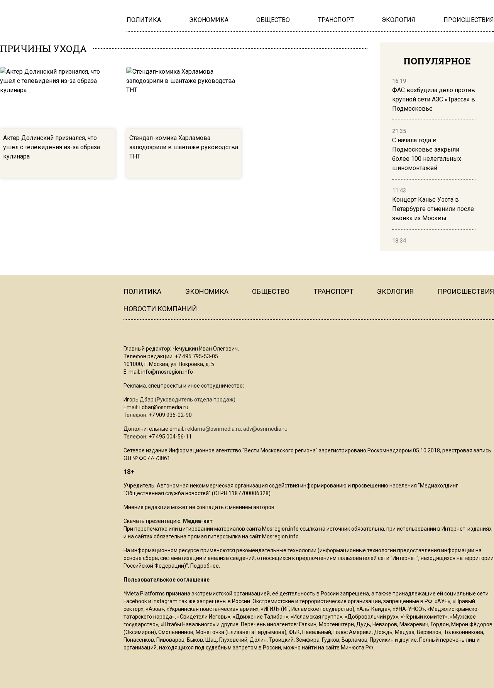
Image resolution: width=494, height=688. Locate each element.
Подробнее (204, 566)
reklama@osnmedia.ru (213, 429)
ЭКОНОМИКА (206, 291)
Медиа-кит (198, 521)
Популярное (437, 61)
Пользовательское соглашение (167, 580)
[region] (433, 161)
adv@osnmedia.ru (265, 429)
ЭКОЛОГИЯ (395, 291)
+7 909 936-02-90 (170, 415)
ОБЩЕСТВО (270, 291)
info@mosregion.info (167, 372)
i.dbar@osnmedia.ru (163, 407)
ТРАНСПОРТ (333, 291)
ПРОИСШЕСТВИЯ (466, 291)
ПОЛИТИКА (142, 291)
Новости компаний (160, 309)
